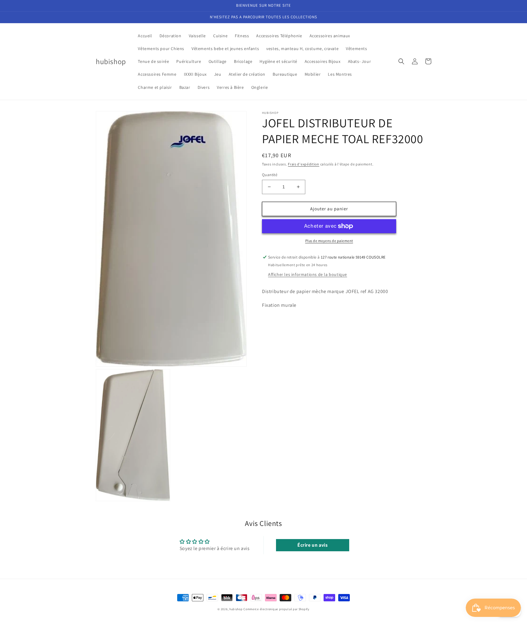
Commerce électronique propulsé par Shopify (276, 609)
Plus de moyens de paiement (329, 240)
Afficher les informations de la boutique (307, 274)
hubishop (236, 609)
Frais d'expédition (303, 164)
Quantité (269, 174)
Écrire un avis (312, 545)
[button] (401, 61)
